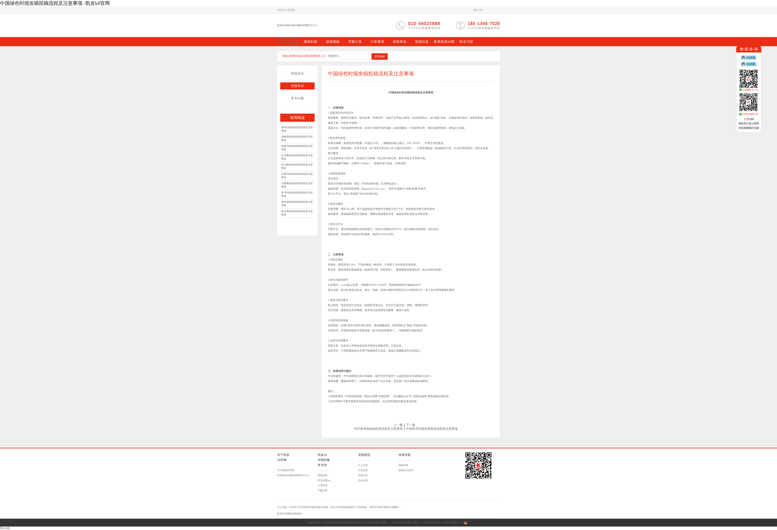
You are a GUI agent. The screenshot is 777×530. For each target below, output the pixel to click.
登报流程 (322, 475)
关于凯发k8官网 (285, 470)
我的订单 (478, 10)
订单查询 (322, 485)
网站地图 (5, 528)
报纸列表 (403, 465)
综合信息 (363, 480)
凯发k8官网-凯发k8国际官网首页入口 (297, 25)
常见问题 (297, 98)
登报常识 (297, 85)
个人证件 (363, 465)
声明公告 (363, 475)
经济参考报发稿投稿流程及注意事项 (378, 428)
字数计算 (322, 490)
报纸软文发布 (406, 470)
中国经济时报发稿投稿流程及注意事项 (432, 428)
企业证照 (363, 470)
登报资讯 (297, 73)
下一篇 (410, 425)
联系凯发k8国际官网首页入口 (293, 475)
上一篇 (398, 425)
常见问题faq (324, 480)
